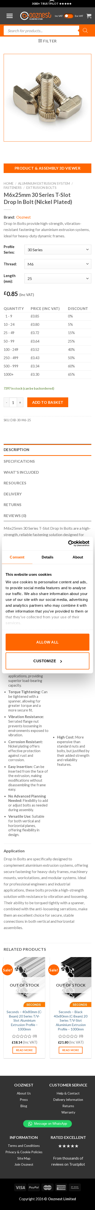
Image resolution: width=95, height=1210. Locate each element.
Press (24, 1100)
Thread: (10, 264)
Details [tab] (48, 557)
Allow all (47, 642)
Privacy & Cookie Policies (23, 1152)
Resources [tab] (15, 483)
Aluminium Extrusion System (44, 183)
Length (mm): (10, 278)
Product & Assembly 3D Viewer (47, 168)
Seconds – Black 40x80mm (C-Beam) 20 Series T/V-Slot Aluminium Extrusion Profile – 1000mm (70, 1020)
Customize (44, 661)
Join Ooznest (23, 1164)
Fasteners (13, 188)
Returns (68, 1106)
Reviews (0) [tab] (15, 515)
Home (8, 183)
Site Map (23, 1158)
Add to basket (48, 402)
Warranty (68, 1112)
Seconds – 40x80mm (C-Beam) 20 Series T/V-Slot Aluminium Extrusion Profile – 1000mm (24, 1020)
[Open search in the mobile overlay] (47, 30)
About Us (24, 1093)
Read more (24, 1050)
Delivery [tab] (13, 494)
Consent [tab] (17, 557)
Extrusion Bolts (41, 188)
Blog (23, 1106)
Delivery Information (68, 1100)
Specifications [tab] (19, 461)
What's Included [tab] (21, 472)
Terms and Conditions (24, 1146)
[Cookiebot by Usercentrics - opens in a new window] (68, 543)
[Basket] (88, 15)
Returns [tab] (12, 504)
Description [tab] (16, 449)
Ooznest (23, 217)
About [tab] (78, 557)
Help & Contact (68, 1093)
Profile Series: (9, 249)
